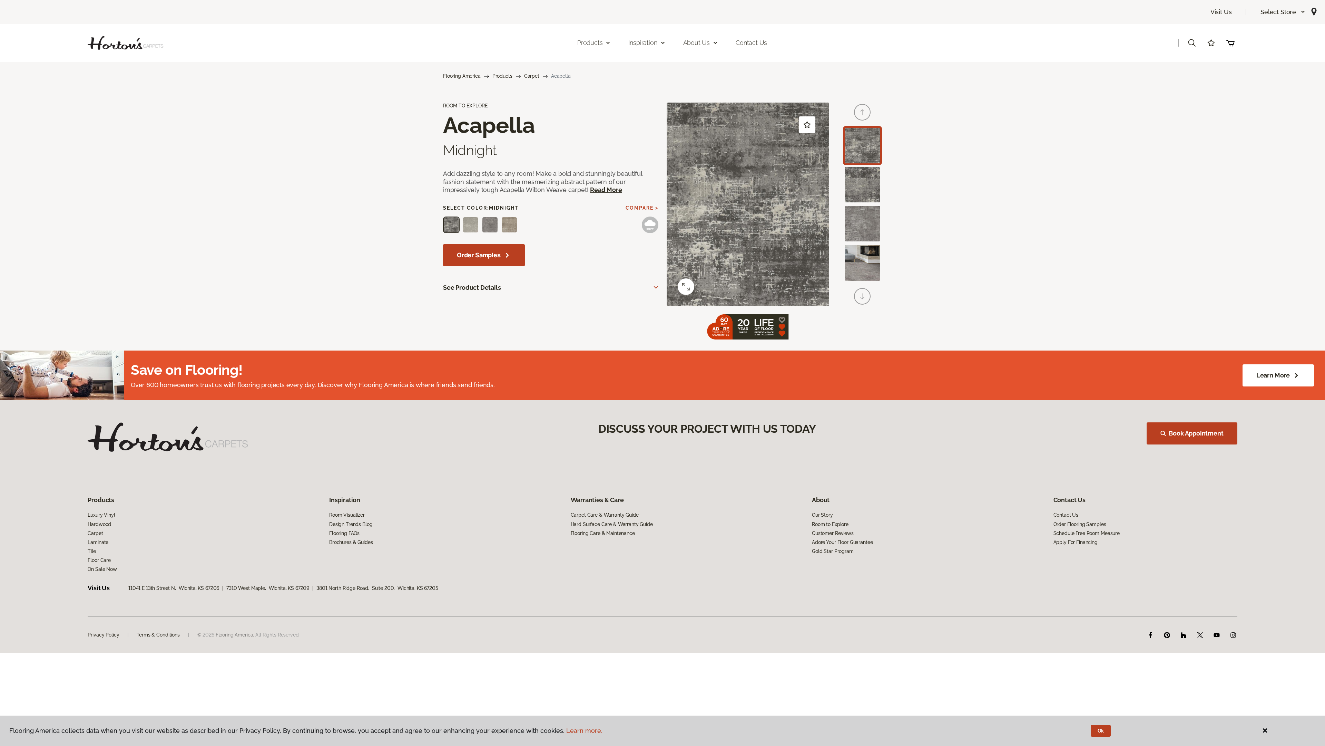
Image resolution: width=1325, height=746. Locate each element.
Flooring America (462, 76)
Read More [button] (606, 189)
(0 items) (1230, 43)
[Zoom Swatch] (686, 286)
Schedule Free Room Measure (1086, 533)
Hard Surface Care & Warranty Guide (612, 524)
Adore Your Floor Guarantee (842, 542)
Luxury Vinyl (101, 515)
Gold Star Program (833, 551)
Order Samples (479, 255)
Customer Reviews (833, 533)
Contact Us (751, 42)
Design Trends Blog (350, 524)
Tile (92, 551)
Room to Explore (830, 524)
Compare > (642, 208)
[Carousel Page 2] (862, 184)
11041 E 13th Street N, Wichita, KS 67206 (173, 588)
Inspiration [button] (642, 42)
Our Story (822, 515)
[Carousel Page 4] (862, 262)
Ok (1101, 731)
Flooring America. (235, 635)
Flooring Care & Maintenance (603, 533)
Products (502, 76)
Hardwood (99, 524)
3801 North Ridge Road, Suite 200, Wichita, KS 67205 (377, 588)
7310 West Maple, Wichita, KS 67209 (267, 588)
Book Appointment (1196, 433)
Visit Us (1221, 12)
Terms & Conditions (158, 635)
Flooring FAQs (344, 533)
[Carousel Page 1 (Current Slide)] (862, 145)
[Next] (862, 296)
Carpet (531, 76)
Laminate (98, 542)
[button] (1283, 12)
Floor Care (99, 560)
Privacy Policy (103, 635)
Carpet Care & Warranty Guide (605, 515)
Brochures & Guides (351, 542)
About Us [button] (696, 42)
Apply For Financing (1075, 542)
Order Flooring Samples (1079, 524)
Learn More (1273, 375)
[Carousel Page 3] (862, 223)
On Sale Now (102, 569)
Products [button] (590, 42)
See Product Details (472, 287)
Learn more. (584, 730)
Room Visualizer (347, 515)
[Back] (862, 112)
